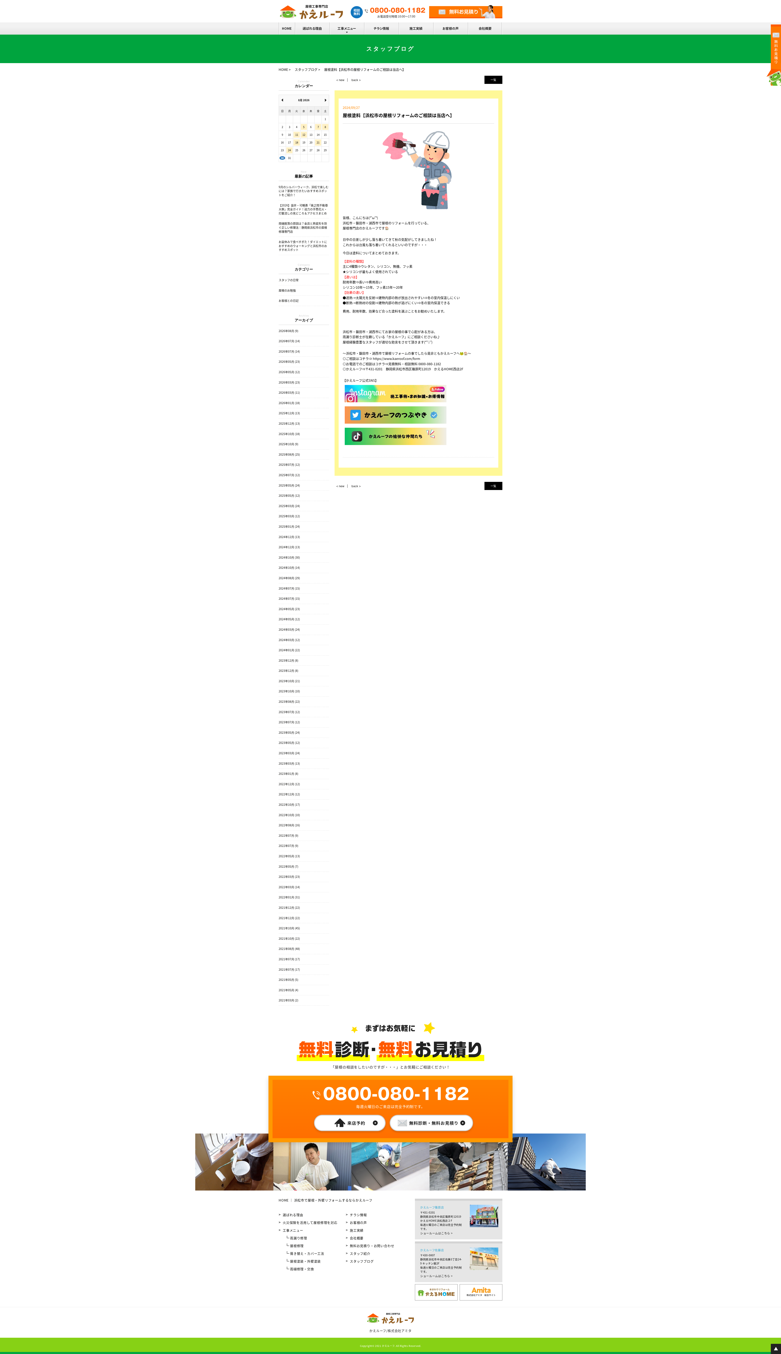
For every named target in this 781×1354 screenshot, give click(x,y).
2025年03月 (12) (289, 516)
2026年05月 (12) (289, 372)
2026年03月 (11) (289, 393)
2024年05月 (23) (289, 609)
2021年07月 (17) (289, 959)
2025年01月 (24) (289, 526)
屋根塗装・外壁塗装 (305, 1261)
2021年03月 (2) (288, 1000)
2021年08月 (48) (289, 949)
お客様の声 (358, 1222)
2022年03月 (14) (289, 887)
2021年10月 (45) (289, 928)
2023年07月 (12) (289, 712)
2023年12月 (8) (288, 660)
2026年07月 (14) (289, 341)
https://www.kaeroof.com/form (396, 358)
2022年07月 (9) (288, 836)
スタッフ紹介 (360, 1253)
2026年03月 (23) (289, 382)
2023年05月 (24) (289, 733)
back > (356, 80)
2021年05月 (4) (288, 990)
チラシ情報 (358, 1214)
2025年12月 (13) (289, 413)
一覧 (493, 79)
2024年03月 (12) (289, 640)
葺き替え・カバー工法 (307, 1253)
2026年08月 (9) (288, 331)
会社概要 (356, 1238)
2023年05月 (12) (289, 743)
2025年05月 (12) (289, 496)
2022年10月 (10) (289, 815)
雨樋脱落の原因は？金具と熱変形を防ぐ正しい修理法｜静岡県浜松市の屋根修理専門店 (303, 227)
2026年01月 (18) (289, 403)
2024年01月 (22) (289, 650)
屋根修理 (297, 1245)
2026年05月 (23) (289, 362)
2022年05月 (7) (288, 866)
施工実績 (356, 1230)
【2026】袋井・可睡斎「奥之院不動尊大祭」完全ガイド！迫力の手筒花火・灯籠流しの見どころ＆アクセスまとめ (303, 209)
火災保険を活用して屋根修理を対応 (310, 1222)
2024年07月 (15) (289, 588)
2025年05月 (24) (289, 485)
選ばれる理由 (293, 1214)
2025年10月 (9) (288, 444)
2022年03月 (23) (289, 877)
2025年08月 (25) (289, 454)
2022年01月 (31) (289, 897)
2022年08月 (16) (289, 825)
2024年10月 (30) (289, 557)
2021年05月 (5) (288, 980)
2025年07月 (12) (289, 465)
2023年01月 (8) (288, 774)
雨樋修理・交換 (302, 1268)
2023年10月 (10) (289, 691)
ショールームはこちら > (436, 1233)
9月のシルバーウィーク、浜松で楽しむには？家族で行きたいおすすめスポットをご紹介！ (303, 191)
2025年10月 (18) (289, 434)
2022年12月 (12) (289, 784)
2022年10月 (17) (289, 805)
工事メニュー (293, 1230)
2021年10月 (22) (289, 939)
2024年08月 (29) (289, 578)
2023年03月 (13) (289, 763)
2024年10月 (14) (289, 568)
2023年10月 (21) (289, 681)
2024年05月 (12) (289, 619)
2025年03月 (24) (289, 506)
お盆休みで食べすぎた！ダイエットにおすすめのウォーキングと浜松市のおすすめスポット (303, 246)
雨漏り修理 (298, 1238)
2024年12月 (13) (289, 537)
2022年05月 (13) (289, 856)
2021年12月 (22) (289, 908)
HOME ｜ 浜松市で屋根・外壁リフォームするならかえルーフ (325, 1200)
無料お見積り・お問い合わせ (372, 1245)
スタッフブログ (362, 1261)
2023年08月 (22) (289, 702)
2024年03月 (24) (289, 630)
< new (340, 80)
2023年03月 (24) (289, 753)
